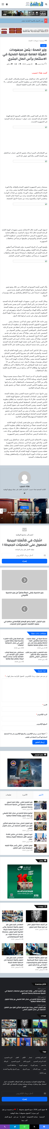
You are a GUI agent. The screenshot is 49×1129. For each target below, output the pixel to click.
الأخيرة (24, 795)
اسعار (30, 1057)
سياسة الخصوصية (32, 1117)
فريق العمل (8, 1117)
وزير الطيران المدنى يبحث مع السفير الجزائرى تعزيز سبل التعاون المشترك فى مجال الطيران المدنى (17, 826)
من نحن (15, 1117)
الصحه (30, 40)
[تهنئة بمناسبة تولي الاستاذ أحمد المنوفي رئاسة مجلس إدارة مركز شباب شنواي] (40, 1024)
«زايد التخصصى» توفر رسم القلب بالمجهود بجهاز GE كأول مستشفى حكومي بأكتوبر (36, 654)
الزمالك (6, 1061)
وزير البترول (26, 1069)
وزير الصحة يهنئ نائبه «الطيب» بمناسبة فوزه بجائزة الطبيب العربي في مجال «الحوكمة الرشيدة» (13, 642)
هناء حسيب (40, 64)
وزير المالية (43, 1073)
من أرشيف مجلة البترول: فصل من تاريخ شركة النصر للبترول (37, 926)
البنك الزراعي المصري (39, 1061)
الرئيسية (42, 40)
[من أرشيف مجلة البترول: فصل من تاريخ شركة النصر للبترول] (36, 916)
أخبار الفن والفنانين (40, 1057)
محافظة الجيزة (11, 1065)
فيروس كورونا (23, 1065)
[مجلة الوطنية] (34, 4)
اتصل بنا (22, 1117)
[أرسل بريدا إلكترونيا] (36, 64)
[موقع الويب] (24, 493)
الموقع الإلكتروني (42, 724)
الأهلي (24, 1057)
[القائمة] (3, 4)
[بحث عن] (46, 4)
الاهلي (17, 1057)
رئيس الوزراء (34, 1065)
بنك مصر (43, 1065)
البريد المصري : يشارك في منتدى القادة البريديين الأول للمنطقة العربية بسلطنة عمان (19, 837)
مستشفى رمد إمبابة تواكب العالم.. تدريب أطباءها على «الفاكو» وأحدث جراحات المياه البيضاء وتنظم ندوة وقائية (13, 655)
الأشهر (41, 795)
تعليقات (8, 795)
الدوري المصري (15, 1061)
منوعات (36, 40)
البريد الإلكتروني (41, 714)
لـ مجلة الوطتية (15, 1113)
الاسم (45, 705)
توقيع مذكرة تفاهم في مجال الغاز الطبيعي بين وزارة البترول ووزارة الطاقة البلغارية (17, 814)
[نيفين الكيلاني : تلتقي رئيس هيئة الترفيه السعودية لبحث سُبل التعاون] (40, 848)
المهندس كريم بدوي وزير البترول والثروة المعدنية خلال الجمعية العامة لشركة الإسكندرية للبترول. (13, 961)
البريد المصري (8, 1057)
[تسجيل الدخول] (7, 4)
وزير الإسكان (36, 1069)
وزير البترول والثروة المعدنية (11, 1069)
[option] (24, 511)
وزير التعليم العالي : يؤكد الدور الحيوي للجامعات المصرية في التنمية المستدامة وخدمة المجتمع (18, 805)
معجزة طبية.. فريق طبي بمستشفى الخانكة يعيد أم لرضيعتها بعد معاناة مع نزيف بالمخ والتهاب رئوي (24, 513)
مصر (44, 1069)
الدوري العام (26, 1061)
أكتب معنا (24, 1120)
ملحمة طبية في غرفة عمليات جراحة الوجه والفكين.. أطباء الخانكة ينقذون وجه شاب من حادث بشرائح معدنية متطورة (36, 642)
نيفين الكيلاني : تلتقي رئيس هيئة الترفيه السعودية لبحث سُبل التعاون (18, 846)
